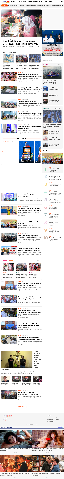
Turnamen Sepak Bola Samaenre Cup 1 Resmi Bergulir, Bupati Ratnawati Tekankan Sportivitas (29, 298)
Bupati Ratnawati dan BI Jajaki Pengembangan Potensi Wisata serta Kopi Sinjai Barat (29, 102)
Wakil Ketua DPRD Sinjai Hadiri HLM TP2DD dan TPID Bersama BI (29, 284)
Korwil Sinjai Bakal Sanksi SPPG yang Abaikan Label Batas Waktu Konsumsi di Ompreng (30, 89)
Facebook (3, 422)
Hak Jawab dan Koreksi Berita (51, 421)
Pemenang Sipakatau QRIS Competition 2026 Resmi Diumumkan (29, 311)
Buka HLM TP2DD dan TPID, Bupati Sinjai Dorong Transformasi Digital (29, 324)
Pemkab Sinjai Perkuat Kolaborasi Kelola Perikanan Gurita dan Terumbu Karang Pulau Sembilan (29, 338)
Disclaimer (57, 419)
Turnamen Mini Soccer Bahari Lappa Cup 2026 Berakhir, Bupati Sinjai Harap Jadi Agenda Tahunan (21, 67)
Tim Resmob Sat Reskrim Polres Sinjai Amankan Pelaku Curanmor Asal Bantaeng (5, 385)
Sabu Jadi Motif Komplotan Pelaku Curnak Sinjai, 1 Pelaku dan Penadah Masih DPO (16, 385)
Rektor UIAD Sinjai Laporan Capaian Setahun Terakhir (29, 127)
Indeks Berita (21, 406)
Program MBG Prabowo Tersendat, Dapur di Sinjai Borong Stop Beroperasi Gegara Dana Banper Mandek (38, 5)
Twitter (7, 422)
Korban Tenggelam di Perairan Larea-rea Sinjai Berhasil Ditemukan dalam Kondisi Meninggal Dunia (51, 82)
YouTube (9, 422)
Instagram (5, 422)
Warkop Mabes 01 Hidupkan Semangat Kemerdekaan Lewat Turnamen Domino (27, 393)
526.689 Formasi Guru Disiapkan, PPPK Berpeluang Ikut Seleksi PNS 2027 (55, 132)
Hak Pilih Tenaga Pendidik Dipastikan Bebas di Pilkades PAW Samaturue (29, 249)
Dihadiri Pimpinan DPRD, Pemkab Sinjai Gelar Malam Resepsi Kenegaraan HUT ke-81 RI (55, 239)
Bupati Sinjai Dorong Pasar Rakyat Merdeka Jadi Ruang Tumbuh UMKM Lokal (20, 42)
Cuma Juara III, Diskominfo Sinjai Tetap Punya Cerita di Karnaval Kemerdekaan (55, 201)
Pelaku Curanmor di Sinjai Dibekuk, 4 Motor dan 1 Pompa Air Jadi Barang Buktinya (26, 385)
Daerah (13, 1)
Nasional (35, 1)
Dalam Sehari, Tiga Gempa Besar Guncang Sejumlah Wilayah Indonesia (54, 138)
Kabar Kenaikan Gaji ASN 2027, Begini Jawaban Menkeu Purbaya (54, 145)
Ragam (45, 1)
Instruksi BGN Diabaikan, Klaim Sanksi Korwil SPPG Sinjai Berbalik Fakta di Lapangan (8, 67)
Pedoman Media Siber (51, 419)
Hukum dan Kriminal (21, 1)
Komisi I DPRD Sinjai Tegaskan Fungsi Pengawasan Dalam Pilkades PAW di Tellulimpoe (30, 114)
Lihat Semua (36, 260)
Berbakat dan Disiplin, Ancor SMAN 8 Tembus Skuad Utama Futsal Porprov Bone (29, 209)
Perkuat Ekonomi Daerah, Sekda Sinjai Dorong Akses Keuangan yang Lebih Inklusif (29, 75)
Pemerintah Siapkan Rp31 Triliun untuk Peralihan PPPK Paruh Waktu (34, 67)
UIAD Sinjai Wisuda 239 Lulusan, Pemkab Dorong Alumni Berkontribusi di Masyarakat (30, 236)
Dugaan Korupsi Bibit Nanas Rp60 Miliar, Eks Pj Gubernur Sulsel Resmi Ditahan (36, 385)
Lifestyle (30, 1)
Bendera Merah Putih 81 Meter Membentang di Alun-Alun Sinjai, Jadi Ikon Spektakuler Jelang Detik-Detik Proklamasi (55, 178)
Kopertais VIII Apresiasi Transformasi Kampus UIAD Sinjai (29, 196)
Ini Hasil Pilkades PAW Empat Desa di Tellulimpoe (30, 222)
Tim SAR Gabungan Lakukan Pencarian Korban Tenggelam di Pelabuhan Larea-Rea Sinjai (54, 88)
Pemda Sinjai (6, 141)
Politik (41, 1)
